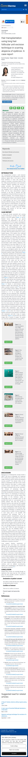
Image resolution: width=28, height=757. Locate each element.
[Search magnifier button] (26, 9)
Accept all (14, 753)
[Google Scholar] (19, 604)
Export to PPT (8, 342)
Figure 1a (18, 217)
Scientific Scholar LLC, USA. (11, 731)
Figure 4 (4, 284)
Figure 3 (6, 277)
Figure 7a (10, 315)
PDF (23, 22)
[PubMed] (13, 604)
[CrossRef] (8, 604)
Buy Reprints (10, 21)
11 (14, 566)
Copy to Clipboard (7, 101)
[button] (25, 5)
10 (13, 566)
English (4, 27)
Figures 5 (4, 311)
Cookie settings (14, 746)
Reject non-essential (14, 749)
